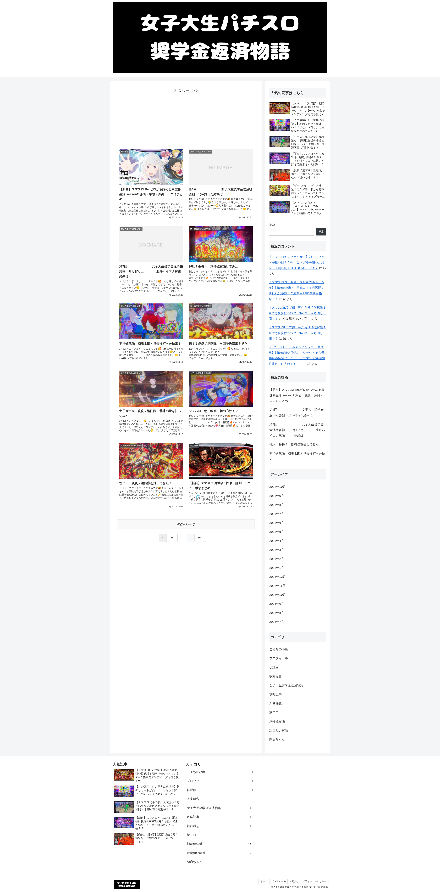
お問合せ (294, 881)
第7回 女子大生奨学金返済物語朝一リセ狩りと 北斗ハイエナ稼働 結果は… (297, 430)
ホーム (264, 881)
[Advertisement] (186, 117)
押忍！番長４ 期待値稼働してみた (294, 444)
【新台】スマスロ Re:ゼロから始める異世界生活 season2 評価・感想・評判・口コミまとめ (296, 395)
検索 (272, 225)
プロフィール (278, 881)
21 (200, 538)
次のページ (186, 524)
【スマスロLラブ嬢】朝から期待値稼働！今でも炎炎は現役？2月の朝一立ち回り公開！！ (297, 313)
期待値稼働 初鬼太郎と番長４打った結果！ (297, 456)
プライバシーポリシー (314, 881)
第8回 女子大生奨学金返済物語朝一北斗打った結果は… (296, 412)
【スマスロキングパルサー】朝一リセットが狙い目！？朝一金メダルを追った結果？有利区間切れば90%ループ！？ (296, 262)
